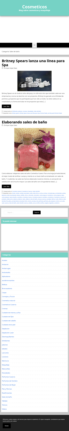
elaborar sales (21, 199)
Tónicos (4, 405)
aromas (45, 193)
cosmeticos (50, 197)
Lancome (5, 353)
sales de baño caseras (22, 203)
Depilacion (5, 329)
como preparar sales (59, 195)
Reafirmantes (7, 393)
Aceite (13, 193)
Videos (4, 409)
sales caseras (5, 203)
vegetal (46, 203)
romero (58, 201)
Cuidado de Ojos (8, 317)
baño (8, 195)
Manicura (5, 361)
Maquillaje (5, 365)
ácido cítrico (36, 193)
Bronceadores (7, 288)
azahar (63, 193)
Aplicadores (6, 276)
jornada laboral (15, 201)
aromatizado (58, 193)
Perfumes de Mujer (9, 385)
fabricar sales (55, 199)
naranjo (34, 201)
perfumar (41, 201)
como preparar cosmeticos (46, 195)
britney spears (15, 113)
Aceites (17, 193)
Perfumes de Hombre (9, 381)
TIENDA (4, 401)
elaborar (15, 199)
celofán (22, 195)
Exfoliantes (15, 111)
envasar (40, 199)
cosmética (19, 197)
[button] (34, 45)
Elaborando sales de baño (24, 122)
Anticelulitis (6, 272)
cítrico (26, 195)
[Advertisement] (34, 29)
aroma (41, 193)
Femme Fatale (43, 113)
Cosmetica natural (16, 191)
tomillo (38, 203)
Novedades (30, 111)
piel (49, 201)
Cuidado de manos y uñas (11, 313)
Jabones (20, 111)
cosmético (44, 197)
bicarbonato (13, 195)
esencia (44, 199)
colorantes (36, 195)
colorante (30, 195)
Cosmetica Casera (27, 197)
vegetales (51, 203)
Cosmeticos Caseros (27, 191)
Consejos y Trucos (8, 296)
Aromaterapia (51, 193)
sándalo (30, 203)
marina (29, 201)
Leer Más (6, 106)
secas (34, 203)
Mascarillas (6, 369)
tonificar (42, 203)
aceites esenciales (24, 193)
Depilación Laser (8, 333)
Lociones (25, 111)
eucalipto (49, 199)
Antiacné (5, 264)
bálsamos (4, 195)
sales (63, 201)
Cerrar (7, 425)
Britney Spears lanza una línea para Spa (33, 62)
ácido (31, 193)
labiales (4, 349)
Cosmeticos (34, 6)
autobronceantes (8, 280)
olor (37, 201)
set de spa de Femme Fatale (55, 113)
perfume (46, 201)
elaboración (10, 199)
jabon (9, 201)
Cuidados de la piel (8, 325)
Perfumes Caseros (8, 377)
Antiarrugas (6, 268)
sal (61, 201)
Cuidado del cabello (9, 321)
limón (25, 201)
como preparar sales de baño (9, 197)
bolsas (18, 195)
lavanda (22, 201)
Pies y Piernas (7, 389)
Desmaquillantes (8, 337)
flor (7, 201)
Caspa (4, 292)
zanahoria (56, 203)
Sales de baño (37, 111)
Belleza (4, 284)
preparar (53, 201)
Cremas (5, 309)
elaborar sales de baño (31, 199)
